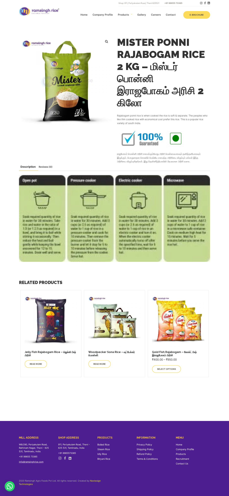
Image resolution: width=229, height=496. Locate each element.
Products (123, 14)
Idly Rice (102, 454)
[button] (107, 42)
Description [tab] (28, 166)
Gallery (141, 14)
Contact (171, 14)
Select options (166, 369)
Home (84, 14)
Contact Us (182, 463)
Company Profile (103, 14)
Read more (36, 364)
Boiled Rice (103, 444)
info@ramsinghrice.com (31, 461)
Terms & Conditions (147, 458)
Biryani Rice (103, 458)
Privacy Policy (144, 444)
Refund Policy (144, 454)
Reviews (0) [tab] (45, 166)
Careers (156, 14)
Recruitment (182, 458)
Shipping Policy (145, 449)
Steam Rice (103, 449)
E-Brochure (197, 15)
